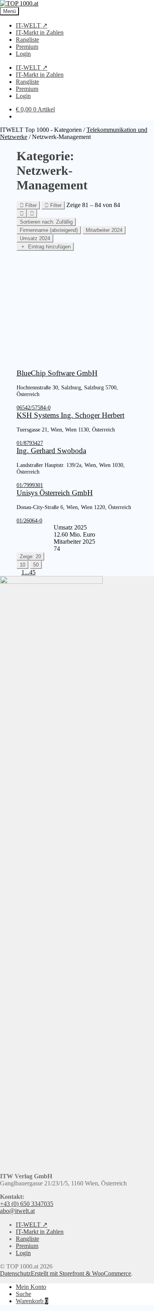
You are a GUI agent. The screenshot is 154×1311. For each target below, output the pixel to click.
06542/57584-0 (34, 407)
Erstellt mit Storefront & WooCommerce (81, 1273)
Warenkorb (32, 1301)
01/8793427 (30, 443)
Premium (27, 46)
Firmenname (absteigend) (49, 230)
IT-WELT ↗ (31, 25)
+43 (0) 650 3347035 (26, 1203)
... (26, 572)
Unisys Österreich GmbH (55, 493)
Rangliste (27, 39)
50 (36, 565)
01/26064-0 (29, 520)
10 (22, 565)
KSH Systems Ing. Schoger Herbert (70, 415)
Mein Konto (31, 1286)
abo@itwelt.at (17, 1210)
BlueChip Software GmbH (57, 373)
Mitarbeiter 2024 (104, 230)
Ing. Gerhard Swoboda (51, 450)
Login (23, 53)
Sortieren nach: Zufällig (46, 222)
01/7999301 (30, 485)
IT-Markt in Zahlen (40, 32)
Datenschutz (15, 1273)
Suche (23, 1294)
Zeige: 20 (30, 556)
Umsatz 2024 (35, 238)
